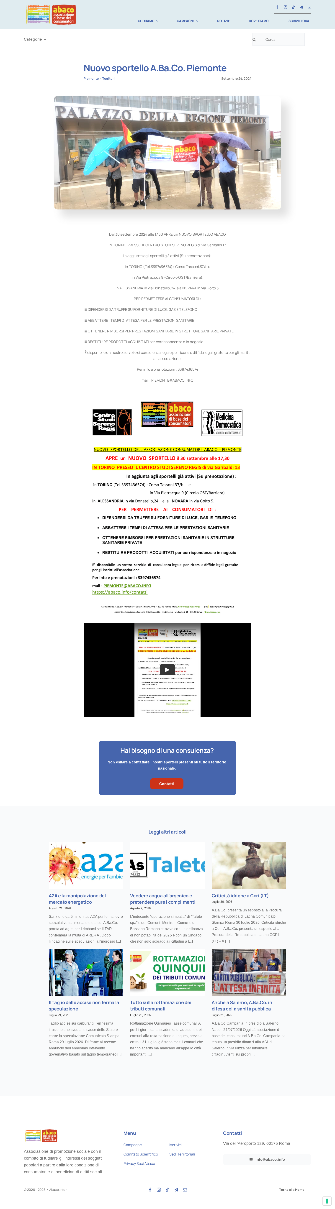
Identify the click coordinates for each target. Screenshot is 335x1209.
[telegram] (301, 7)
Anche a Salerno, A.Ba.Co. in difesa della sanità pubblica (242, 1005)
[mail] (309, 7)
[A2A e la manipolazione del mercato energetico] (86, 865)
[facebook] (277, 7)
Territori (108, 78)
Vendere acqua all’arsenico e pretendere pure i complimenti (163, 899)
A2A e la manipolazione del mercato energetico (77, 899)
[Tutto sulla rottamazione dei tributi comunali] (167, 972)
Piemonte (91, 78)
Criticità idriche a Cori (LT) (240, 896)
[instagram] (285, 7)
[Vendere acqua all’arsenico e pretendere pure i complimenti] (167, 865)
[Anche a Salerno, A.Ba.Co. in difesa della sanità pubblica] (249, 972)
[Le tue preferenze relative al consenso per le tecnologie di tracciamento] (327, 1201)
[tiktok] (293, 7)
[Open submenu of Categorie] (44, 39)
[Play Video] (167, 669)
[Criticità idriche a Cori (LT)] (249, 865)
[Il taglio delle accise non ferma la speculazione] (86, 972)
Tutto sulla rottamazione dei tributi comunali (160, 1005)
